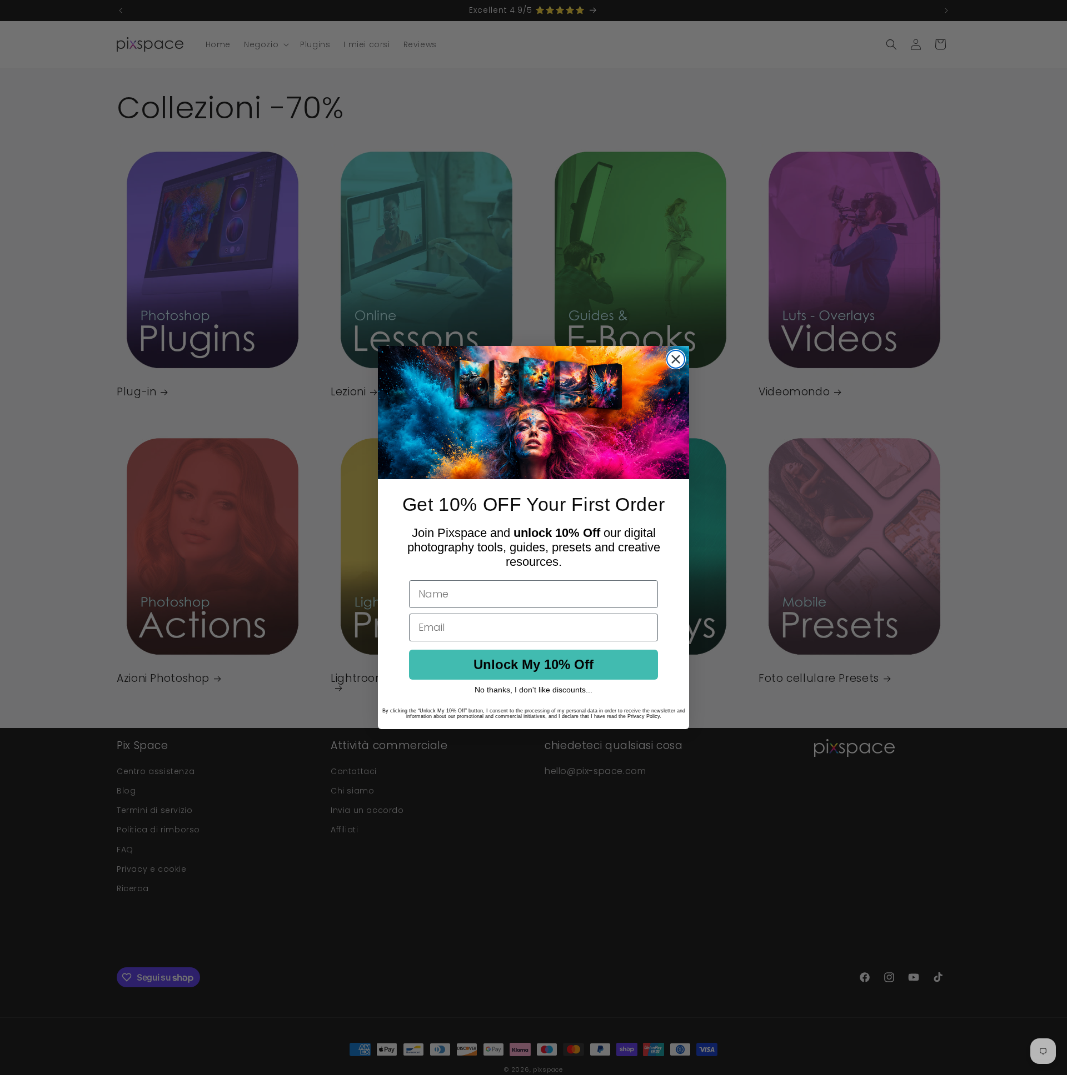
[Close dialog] (676, 359)
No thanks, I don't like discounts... (533, 689)
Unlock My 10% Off (533, 664)
